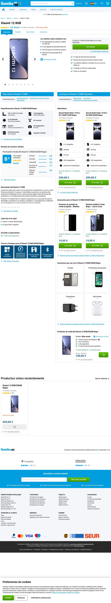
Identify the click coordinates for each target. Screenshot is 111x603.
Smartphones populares (11, 495)
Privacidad (37, 549)
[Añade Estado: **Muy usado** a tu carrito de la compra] (103, 354)
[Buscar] (72, 3)
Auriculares (90, 503)
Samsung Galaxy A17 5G (8, 509)
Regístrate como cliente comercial (39, 517)
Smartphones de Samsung (37, 499)
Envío (2, 521)
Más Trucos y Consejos (11, 261)
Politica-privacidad (64, 519)
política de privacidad (59, 592)
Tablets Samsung (64, 499)
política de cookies (73, 592)
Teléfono (12, 9)
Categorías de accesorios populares (85, 100)
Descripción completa (10, 211)
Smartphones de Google (37, 505)
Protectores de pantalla (94, 499)
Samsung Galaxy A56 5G (8, 503)
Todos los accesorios (93, 509)
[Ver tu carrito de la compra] (107, 3)
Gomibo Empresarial (36, 515)
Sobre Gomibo (63, 515)
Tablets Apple (62, 497)
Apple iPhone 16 (6, 499)
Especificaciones (22, 98)
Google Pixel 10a (6, 505)
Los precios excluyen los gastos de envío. (82, 544)
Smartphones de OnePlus (37, 501)
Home (2, 18)
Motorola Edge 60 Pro (7, 507)
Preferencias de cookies (56, 549)
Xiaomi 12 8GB (24, 18)
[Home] (3, 9)
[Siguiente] (35, 59)
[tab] (5, 84)
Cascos (89, 505)
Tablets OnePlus (63, 505)
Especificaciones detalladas (12, 139)
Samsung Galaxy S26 (7, 501)
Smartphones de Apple (36, 497)
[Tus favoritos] (101, 3)
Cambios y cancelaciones (8, 523)
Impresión (45, 549)
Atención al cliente (56, 9)
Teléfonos (34, 495)
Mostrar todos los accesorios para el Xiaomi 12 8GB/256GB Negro (82, 255)
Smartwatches (91, 507)
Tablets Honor (63, 503)
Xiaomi (16, 18)
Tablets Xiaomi (63, 501)
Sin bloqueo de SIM (49, 59)
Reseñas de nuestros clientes (39, 98)
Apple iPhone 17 (6, 497)
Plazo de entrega (6, 519)
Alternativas (77, 98)
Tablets (33, 9)
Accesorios (23, 9)
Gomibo (61, 513)
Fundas (89, 497)
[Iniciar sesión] (86, 3)
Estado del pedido (6, 517)
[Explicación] (99, 339)
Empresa (43, 9)
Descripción (21, 100)
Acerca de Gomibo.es (25, 549)
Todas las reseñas (9, 180)
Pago (2, 515)
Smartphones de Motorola (37, 503)
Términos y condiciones (72, 549)
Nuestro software (64, 517)
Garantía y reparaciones (8, 525)
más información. (79, 546)
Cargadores (90, 501)
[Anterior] (3, 59)
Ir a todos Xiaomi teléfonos (99, 51)
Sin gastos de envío (70, 187)
